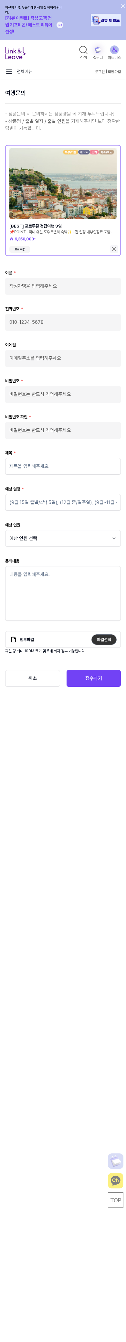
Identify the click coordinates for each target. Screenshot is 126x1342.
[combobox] (63, 538)
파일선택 (104, 639)
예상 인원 (12, 525)
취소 (32, 678)
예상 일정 (14, 489)
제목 (10, 453)
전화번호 (14, 308)
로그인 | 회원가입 (108, 72)
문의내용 (12, 561)
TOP (115, 1200)
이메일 (10, 344)
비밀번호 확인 (18, 417)
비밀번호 (14, 380)
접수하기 (93, 678)
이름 (10, 272)
